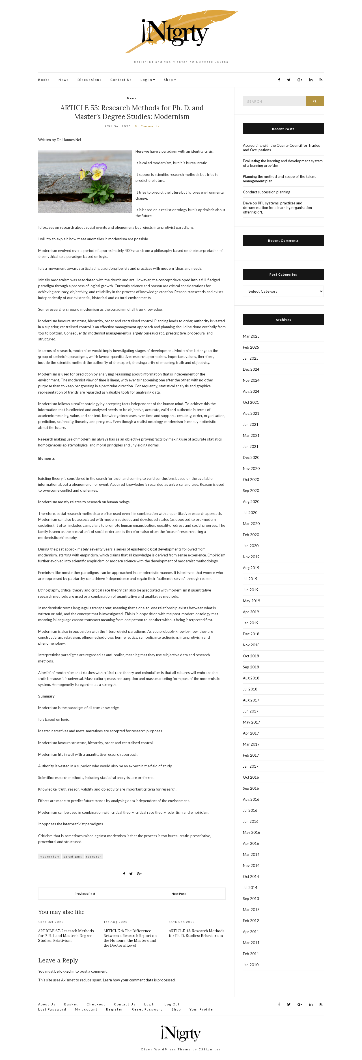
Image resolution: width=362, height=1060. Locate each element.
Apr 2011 (251, 931)
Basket (71, 1004)
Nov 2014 (251, 865)
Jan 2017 (250, 766)
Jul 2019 (250, 579)
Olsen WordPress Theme (166, 1049)
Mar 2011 (251, 942)
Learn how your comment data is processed (139, 980)
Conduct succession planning (266, 192)
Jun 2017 (250, 711)
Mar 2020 (251, 523)
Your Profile (201, 1009)
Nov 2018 (251, 645)
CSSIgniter (210, 1049)
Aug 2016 (251, 799)
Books (44, 79)
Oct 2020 (251, 479)
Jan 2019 (250, 623)
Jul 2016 (250, 810)
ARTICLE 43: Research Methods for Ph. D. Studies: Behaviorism (197, 933)
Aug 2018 (251, 678)
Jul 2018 (250, 689)
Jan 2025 (250, 358)
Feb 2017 (251, 755)
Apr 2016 (251, 843)
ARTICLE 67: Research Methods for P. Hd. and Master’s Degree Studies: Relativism (66, 936)
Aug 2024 (251, 391)
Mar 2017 (251, 744)
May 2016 (251, 832)
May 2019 (251, 601)
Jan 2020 (250, 545)
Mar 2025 (251, 336)
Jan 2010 (250, 964)
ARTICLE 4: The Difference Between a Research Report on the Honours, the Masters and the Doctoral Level (130, 938)
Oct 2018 (251, 656)
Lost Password (52, 1009)
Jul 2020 (250, 512)
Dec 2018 (251, 634)
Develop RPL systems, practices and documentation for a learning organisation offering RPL (277, 207)
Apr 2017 (251, 733)
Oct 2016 (251, 777)
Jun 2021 (250, 424)
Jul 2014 (250, 887)
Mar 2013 (251, 909)
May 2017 (251, 722)
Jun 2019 (250, 590)
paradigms (72, 856)
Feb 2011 (251, 953)
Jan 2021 (250, 446)
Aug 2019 (251, 567)
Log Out (172, 1004)
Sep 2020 (251, 490)
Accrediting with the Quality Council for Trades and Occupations (281, 147)
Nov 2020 (251, 468)
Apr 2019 (251, 612)
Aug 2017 (251, 700)
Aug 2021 (251, 413)
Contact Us (121, 79)
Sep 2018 (251, 667)
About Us (47, 1004)
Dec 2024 (251, 369)
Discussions (89, 79)
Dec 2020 (251, 457)
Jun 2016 (250, 821)
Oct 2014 (251, 876)
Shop (168, 79)
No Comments (147, 126)
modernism (50, 856)
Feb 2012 (251, 920)
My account (86, 1009)
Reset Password (147, 1009)
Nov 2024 (251, 380)
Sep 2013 (251, 898)
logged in (66, 971)
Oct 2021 (251, 402)
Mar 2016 (251, 854)
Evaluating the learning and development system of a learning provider (283, 163)
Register (114, 1009)
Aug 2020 (251, 501)
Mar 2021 (251, 435)
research (94, 856)
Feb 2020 (251, 534)
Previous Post (85, 893)
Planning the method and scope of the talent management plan (279, 178)
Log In (146, 79)
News (64, 79)
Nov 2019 (251, 556)
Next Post (179, 893)
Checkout (96, 1004)
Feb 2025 (251, 347)
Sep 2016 (251, 788)
